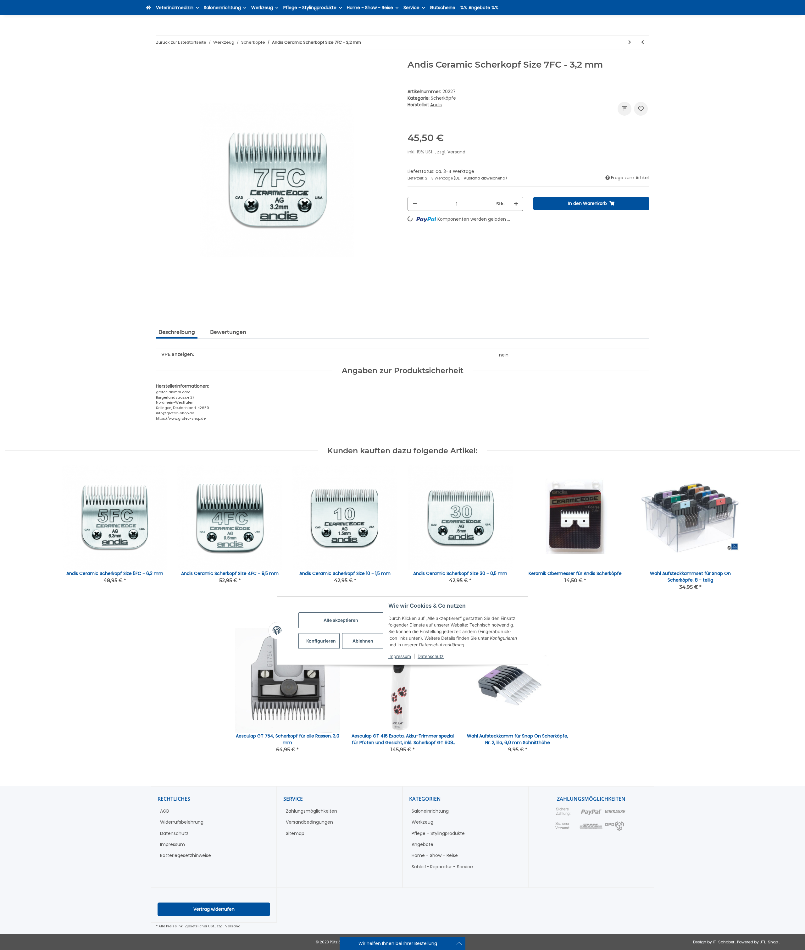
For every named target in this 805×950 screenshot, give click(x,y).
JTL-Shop (769, 942)
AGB (164, 811)
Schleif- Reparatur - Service (442, 867)
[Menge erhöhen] (516, 204)
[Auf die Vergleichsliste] (624, 109)
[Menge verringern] (415, 204)
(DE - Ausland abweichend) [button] (480, 178)
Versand (456, 152)
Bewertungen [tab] (228, 332)
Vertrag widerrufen (214, 909)
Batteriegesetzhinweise (185, 855)
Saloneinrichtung (430, 811)
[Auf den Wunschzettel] (641, 109)
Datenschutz (431, 656)
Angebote (422, 844)
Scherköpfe (443, 98)
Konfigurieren (321, 641)
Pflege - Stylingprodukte (438, 833)
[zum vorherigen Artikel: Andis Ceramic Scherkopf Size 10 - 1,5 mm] (642, 42)
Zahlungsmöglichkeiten (311, 811)
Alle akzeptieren (341, 620)
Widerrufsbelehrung (181, 822)
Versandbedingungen (309, 822)
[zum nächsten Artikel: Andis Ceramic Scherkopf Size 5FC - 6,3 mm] (629, 42)
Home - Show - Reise (435, 855)
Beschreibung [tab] (176, 332)
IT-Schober (724, 942)
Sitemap (295, 833)
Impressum (399, 656)
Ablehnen (363, 641)
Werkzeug (422, 822)
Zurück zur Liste (171, 42)
